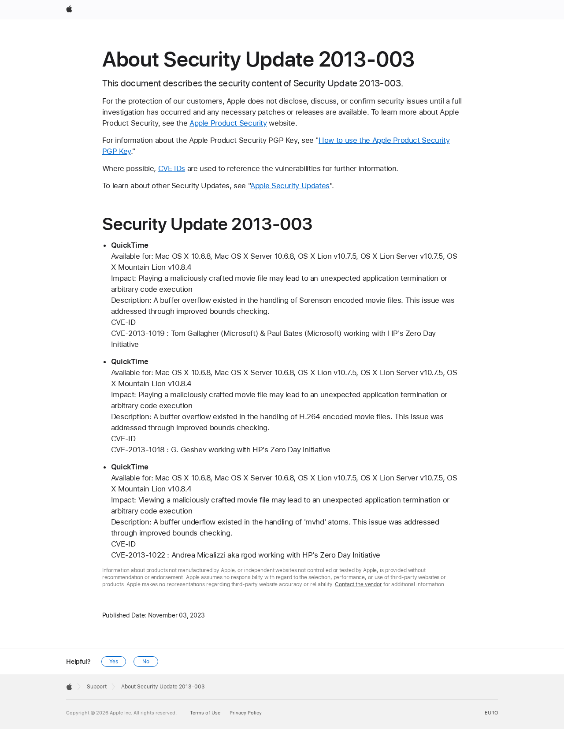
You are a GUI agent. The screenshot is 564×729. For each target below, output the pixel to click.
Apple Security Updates (290, 185)
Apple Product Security (228, 123)
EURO (491, 713)
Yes (113, 661)
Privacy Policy (246, 713)
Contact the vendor (358, 584)
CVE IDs (171, 168)
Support (97, 687)
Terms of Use (205, 713)
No (145, 661)
